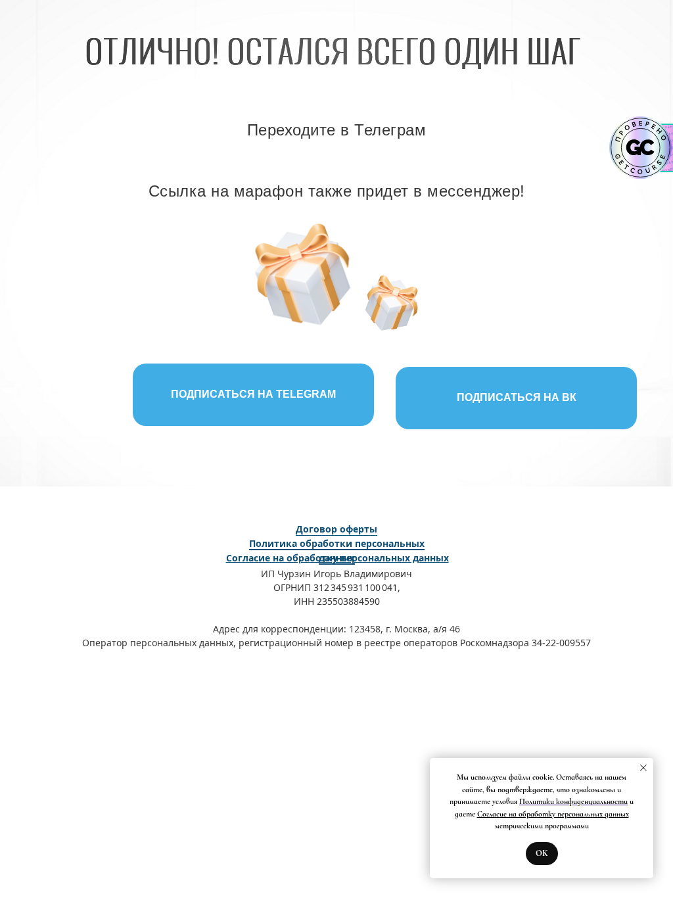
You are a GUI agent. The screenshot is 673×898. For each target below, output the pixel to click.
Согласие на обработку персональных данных (553, 813)
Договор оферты (336, 529)
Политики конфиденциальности (573, 801)
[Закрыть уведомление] (643, 767)
